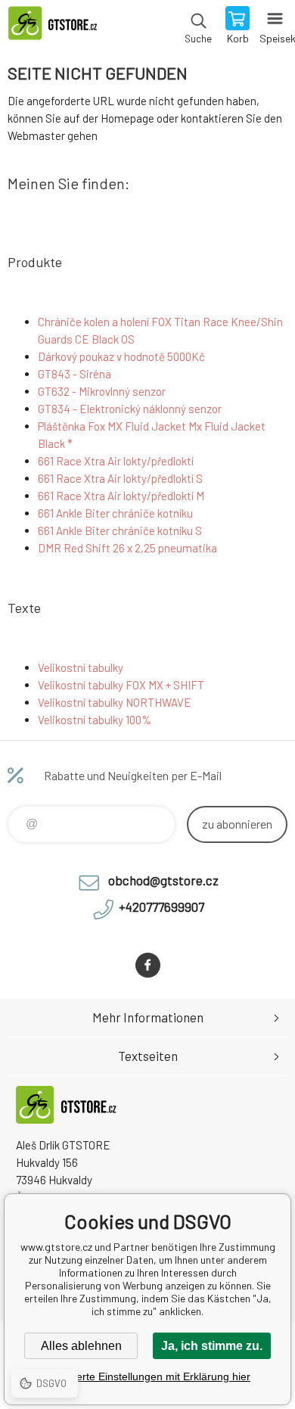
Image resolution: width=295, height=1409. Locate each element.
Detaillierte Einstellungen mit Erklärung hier (147, 1376)
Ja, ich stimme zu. (211, 1345)
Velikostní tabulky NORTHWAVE (114, 702)
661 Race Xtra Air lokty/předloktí (116, 461)
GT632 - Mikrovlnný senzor (102, 391)
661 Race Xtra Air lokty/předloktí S (120, 478)
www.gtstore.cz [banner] (59, 26)
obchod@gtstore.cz (163, 880)
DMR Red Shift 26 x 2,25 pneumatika (127, 548)
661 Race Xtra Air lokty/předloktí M (121, 495)
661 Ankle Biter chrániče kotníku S (120, 530)
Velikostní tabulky (80, 667)
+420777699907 (161, 906)
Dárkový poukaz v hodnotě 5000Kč (121, 356)
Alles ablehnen (81, 1345)
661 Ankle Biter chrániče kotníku (115, 513)
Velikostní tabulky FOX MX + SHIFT (121, 685)
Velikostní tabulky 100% (94, 719)
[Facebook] (147, 965)
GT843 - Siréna (74, 374)
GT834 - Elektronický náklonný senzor (130, 408)
